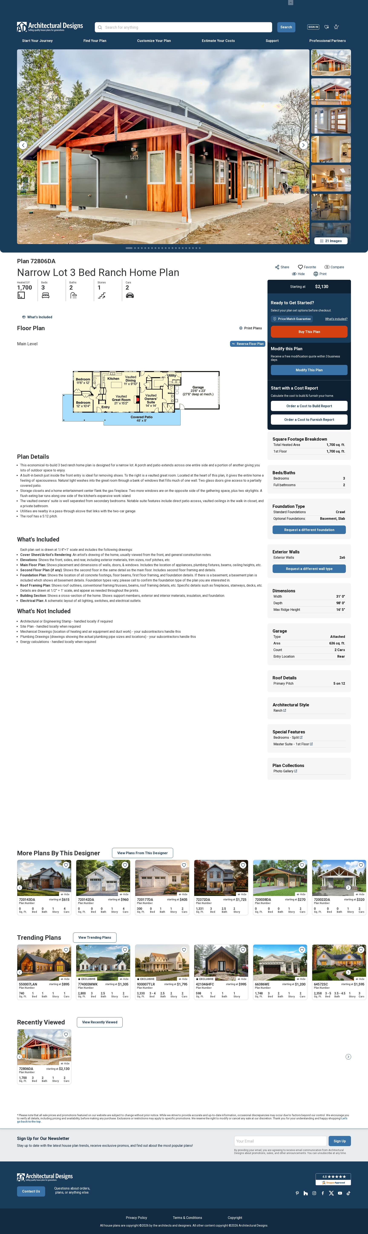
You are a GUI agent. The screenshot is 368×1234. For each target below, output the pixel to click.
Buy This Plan (309, 332)
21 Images (333, 241)
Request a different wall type (309, 569)
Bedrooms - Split (286, 738)
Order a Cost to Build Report (309, 406)
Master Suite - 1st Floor (291, 744)
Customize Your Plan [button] (154, 41)
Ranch (277, 710)
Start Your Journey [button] (37, 41)
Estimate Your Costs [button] (218, 41)
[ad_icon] (50, 27)
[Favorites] (326, 26)
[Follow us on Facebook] (322, 1193)
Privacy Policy (136, 1218)
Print (322, 274)
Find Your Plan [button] (94, 41)
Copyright (235, 1218)
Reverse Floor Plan (250, 344)
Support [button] (272, 41)
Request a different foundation (309, 530)
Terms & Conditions (187, 1218)
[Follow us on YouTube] (339, 1193)
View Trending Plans (94, 937)
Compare (337, 267)
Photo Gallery (283, 771)
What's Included (39, 317)
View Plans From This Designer (142, 853)
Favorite (310, 267)
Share (285, 267)
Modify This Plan (309, 370)
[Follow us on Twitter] (331, 1193)
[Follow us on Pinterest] (297, 1193)
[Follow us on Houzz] (305, 1193)
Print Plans (253, 328)
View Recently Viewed (99, 1022)
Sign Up (340, 1141)
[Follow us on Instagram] (314, 1193)
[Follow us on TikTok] (348, 1193)
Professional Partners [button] (327, 41)
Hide (301, 274)
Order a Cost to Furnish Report (309, 420)
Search (286, 27)
